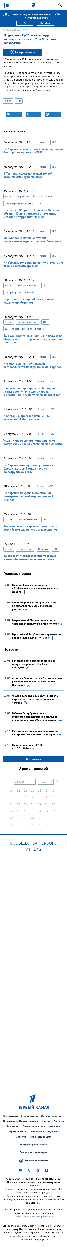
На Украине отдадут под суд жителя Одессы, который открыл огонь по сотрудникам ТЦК (28, 468)
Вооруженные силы (28, 285)
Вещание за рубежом (36, 1160)
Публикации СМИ (40, 1136)
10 (11, 804)
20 (33, 811)
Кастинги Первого (53, 1121)
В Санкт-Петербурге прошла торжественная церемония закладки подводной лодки (34, 716)
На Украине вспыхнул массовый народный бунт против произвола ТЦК (33, 150)
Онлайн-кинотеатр (52, 1116)
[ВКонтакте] (14, 114)
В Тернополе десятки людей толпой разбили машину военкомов (28, 175)
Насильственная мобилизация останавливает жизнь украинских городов (32, 365)
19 (25, 811)
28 (18, 790)
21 (39, 811)
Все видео (13, 1126)
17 (11, 811)
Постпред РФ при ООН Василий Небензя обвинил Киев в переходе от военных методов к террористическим (31, 213)
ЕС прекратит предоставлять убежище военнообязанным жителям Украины (29, 557)
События (21, 1136)
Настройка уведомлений (33, 1144)
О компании (10, 1116)
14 (39, 804)
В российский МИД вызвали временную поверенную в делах (36, 635)
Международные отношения (19, 203)
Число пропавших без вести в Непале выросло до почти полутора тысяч (35, 699)
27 (11, 790)
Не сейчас (45, 23)
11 (18, 804)
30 (33, 790)
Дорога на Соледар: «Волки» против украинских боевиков (28, 300)
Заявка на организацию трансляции (33, 1216)
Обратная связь (17, 1131)
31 (39, 790)
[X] (53, 114)
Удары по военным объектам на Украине (25, 328)
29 (25, 790)
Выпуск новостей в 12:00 (27, 746)
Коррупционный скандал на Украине (36, 196)
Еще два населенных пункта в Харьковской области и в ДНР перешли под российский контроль (33, 339)
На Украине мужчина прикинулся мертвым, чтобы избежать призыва (33, 264)
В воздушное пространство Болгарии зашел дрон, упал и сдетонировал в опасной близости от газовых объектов (31, 391)
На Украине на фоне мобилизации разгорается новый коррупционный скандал (28, 496)
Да (25, 23)
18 (18, 811)
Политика (43, 549)
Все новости (33, 759)
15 (46, 804)
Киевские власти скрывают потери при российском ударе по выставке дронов (30, 527)
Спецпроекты (29, 1116)
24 (11, 818)
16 (53, 804)
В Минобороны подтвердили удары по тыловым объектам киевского (34, 606)
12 (25, 804)
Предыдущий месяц (10, 782)
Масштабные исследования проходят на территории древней (35, 732)
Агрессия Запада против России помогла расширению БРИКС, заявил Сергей (37, 681)
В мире (8, 100)
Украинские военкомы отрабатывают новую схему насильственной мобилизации (33, 442)
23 (53, 811)
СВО (19, 100)
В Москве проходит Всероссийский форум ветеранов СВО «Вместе (33, 664)
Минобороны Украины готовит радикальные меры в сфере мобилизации (32, 239)
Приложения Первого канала (20, 1121)
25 (18, 818)
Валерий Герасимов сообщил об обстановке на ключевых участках (35, 588)
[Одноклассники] (33, 114)
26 (25, 818)
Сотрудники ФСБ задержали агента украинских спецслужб (34, 621)
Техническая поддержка (45, 1131)
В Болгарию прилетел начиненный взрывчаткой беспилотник (27, 417)
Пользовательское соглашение (41, 1126)
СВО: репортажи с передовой (19, 292)
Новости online (25, 549)
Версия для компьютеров (33, 1152)
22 (46, 811)
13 (33, 804)
